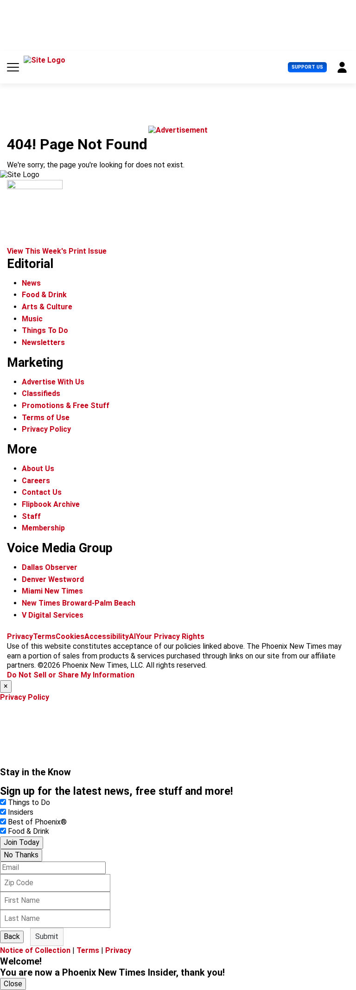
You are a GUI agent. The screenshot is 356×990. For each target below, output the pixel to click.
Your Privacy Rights (170, 636)
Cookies (70, 636)
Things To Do (45, 330)
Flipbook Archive (51, 504)
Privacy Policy (46, 429)
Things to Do (29, 802)
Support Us (307, 67)
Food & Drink (44, 294)
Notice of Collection (35, 950)
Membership (43, 528)
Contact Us (42, 492)
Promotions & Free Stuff (65, 405)
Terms (44, 636)
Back (12, 936)
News (31, 283)
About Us (38, 468)
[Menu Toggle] (13, 67)
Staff (31, 516)
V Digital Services (52, 615)
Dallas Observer (49, 567)
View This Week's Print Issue (57, 251)
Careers (36, 480)
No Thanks (21, 854)
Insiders (20, 812)
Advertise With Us (53, 381)
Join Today (21, 842)
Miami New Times (52, 591)
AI (132, 636)
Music (32, 318)
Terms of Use (46, 417)
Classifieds (41, 393)
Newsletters (43, 342)
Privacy (20, 636)
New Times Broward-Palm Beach (78, 603)
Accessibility (106, 636)
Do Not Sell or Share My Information (70, 675)
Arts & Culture (47, 306)
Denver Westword (53, 579)
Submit (46, 936)
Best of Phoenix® (37, 822)
